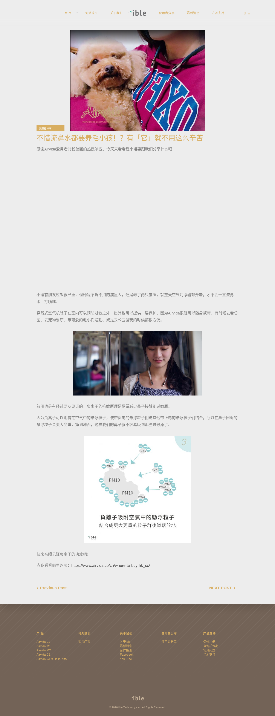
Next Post (220, 588)
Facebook (126, 654)
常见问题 (209, 650)
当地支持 (209, 654)
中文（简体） (255, 13)
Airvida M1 (44, 646)
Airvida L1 (43, 641)
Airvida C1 (43, 654)
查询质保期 (210, 646)
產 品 (68, 13)
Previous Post (53, 588)
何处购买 (91, 13)
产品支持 (218, 13)
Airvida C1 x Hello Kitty (52, 659)
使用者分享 (167, 13)
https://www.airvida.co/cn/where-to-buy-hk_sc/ (110, 565)
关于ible (125, 641)
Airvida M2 (44, 650)
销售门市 (84, 641)
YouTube (126, 659)
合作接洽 (126, 650)
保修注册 (209, 641)
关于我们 (116, 13)
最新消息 (193, 13)
